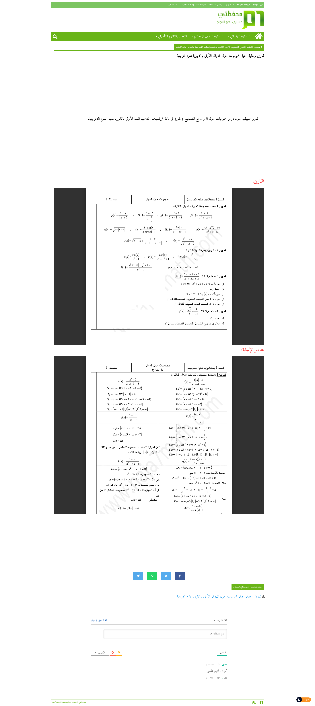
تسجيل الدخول (97, 620)
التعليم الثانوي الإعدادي (208, 36)
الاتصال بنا (229, 4)
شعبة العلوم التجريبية (205, 47)
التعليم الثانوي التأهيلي (172, 36)
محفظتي (230, 20)
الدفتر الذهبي (174, 4)
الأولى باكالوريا (224, 47)
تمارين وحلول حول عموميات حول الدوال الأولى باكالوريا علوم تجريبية (219, 596)
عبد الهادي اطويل (58, 702)
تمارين (190, 47)
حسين (224, 664)
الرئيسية (258, 47)
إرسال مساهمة (215, 4)
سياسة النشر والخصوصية (194, 4)
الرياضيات (180, 47)
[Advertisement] (159, 88)
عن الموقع (258, 4)
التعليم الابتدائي (240, 36)
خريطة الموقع (243, 4)
